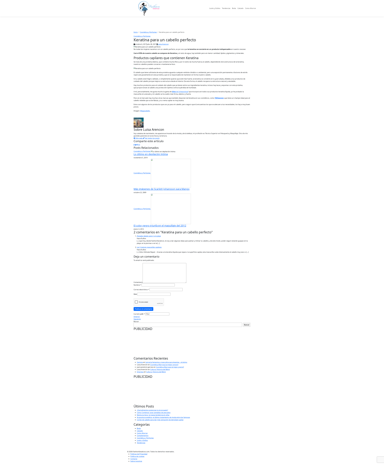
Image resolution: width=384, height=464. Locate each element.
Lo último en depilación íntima (151, 154)
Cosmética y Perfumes (142, 36)
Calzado (241, 8)
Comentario (138, 282)
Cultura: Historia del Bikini (160, 369)
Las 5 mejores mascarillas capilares (149, 247)
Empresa (140, 372)
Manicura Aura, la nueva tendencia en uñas (153, 415)
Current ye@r (139, 314)
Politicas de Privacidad (138, 454)
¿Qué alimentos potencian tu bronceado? (152, 410)
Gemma (140, 362)
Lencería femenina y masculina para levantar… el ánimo (166, 362)
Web (135, 294)
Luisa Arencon (163, 44)
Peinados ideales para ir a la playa (149, 236)
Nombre (137, 285)
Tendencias (226, 8)
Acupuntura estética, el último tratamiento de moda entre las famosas (163, 417)
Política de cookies (137, 456)
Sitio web (139, 138)
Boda (234, 8)
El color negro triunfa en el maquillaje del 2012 (160, 225)
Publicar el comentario (143, 309)
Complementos (142, 435)
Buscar (136, 321)
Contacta (133, 459)
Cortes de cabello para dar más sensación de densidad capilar (160, 420)
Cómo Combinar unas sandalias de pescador (154, 412)
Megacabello (145, 111)
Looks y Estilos (214, 8)
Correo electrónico (141, 289)
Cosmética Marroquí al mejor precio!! (164, 365)
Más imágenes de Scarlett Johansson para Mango (162, 189)
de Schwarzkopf (180, 92)
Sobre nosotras (136, 461)
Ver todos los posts (152, 138)
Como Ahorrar (250, 8)
